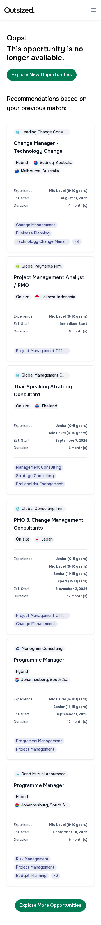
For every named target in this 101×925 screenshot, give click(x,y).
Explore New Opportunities (42, 75)
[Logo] (19, 10)
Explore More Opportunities (50, 905)
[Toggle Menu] (94, 10)
